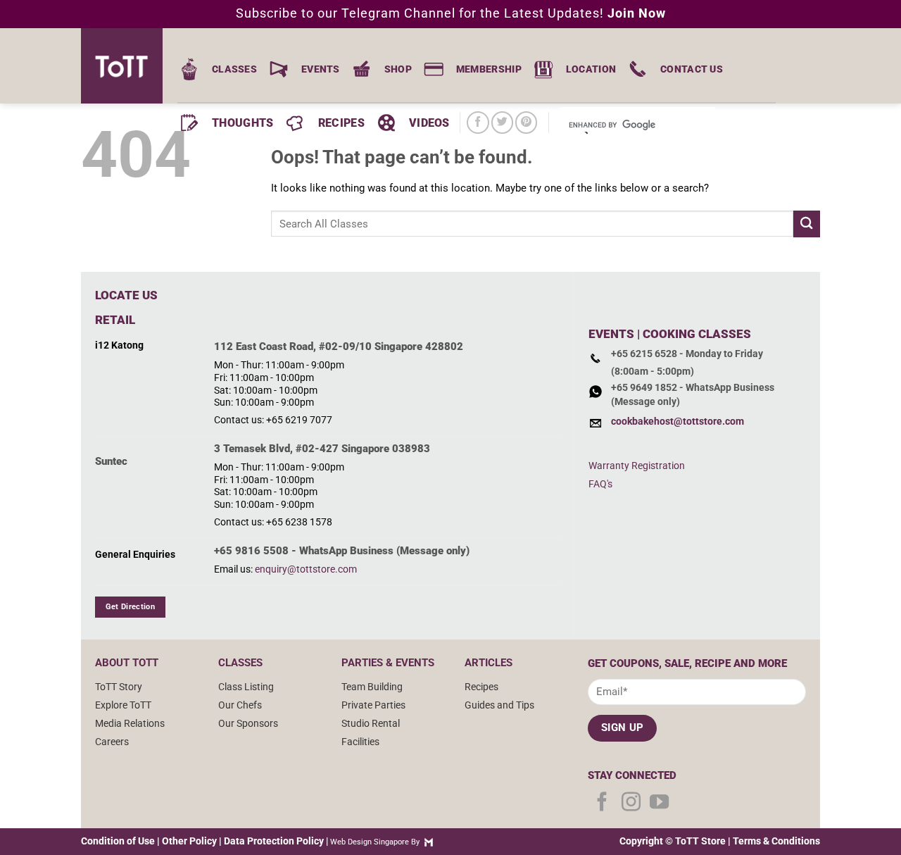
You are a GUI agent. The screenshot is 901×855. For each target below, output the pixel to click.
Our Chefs (240, 705)
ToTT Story (118, 686)
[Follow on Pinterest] (526, 122)
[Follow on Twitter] (502, 122)
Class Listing (246, 686)
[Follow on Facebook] (478, 122)
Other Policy (189, 841)
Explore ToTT (123, 705)
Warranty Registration (636, 465)
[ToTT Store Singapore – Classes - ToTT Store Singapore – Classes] (126, 66)
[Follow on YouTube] (659, 803)
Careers (112, 741)
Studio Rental (370, 723)
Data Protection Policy (274, 841)
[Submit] (806, 224)
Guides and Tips (499, 705)
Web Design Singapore (369, 842)
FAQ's (600, 483)
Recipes (481, 686)
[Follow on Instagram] (631, 803)
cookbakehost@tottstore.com (677, 421)
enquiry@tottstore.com (306, 569)
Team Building (372, 686)
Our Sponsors (248, 723)
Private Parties (373, 705)
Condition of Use (118, 841)
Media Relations (130, 723)
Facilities (360, 741)
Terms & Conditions (776, 841)
